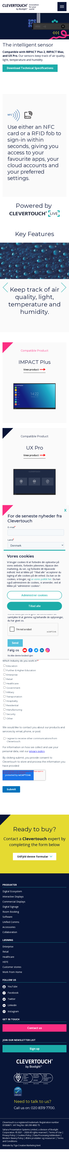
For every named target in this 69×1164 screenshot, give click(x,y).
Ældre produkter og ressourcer (40, 1138)
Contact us (34, 1028)
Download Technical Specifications (30, 68)
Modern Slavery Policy (13, 1138)
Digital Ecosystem (12, 891)
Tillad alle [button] (34, 606)
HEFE (5, 961)
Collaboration (10, 932)
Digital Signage (11, 906)
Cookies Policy (24, 1135)
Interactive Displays (13, 896)
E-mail (11, 527)
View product (31, 369)
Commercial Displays (14, 901)
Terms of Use (55, 1132)
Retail (6, 951)
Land (10, 539)
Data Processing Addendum (46, 1135)
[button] (8, 287)
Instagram (13, 1011)
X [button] (65, 509)
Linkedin (12, 1005)
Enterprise (8, 946)
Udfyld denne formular (32, 856)
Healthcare (8, 956)
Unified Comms (11, 922)
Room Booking (11, 911)
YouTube (12, 986)
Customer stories (12, 967)
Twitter (11, 999)
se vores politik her (41, 579)
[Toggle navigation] (61, 6)
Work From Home (12, 972)
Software (7, 916)
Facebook (12, 992)
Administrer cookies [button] (34, 595)
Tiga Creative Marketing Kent (27, 1145)
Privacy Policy (9, 1135)
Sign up (35, 1049)
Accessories (9, 927)
